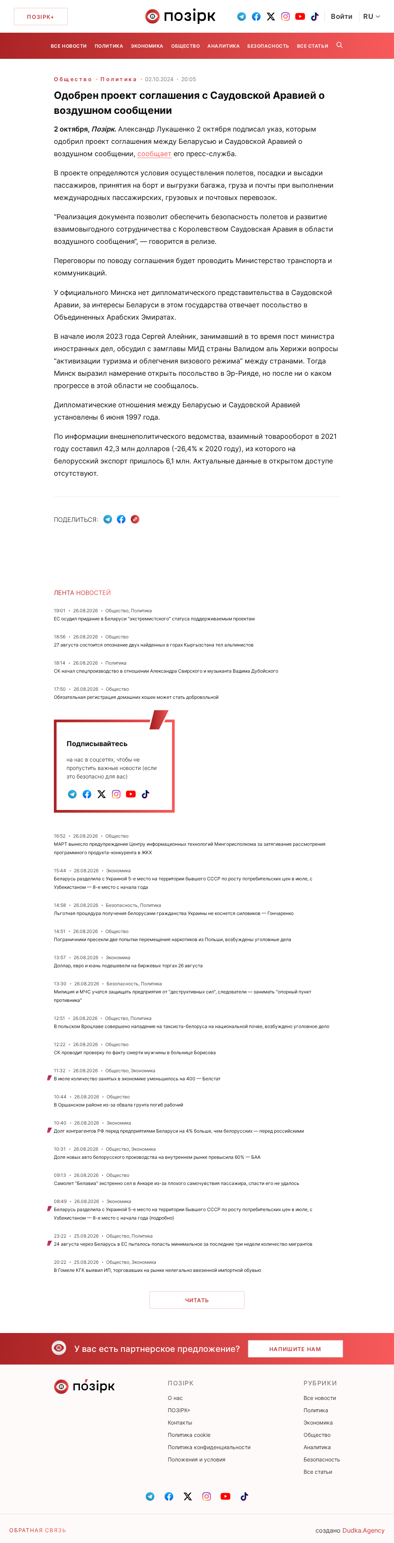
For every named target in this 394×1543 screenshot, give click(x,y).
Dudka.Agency (363, 1530)
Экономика (147, 46)
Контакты (180, 1422)
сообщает (154, 154)
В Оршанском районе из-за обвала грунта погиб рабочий (118, 1105)
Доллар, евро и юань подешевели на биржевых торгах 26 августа (128, 965)
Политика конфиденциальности (209, 1447)
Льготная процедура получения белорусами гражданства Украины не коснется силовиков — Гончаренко (174, 913)
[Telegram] (108, 519)
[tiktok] (315, 16)
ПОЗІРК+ (179, 1410)
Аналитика (223, 46)
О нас (175, 1398)
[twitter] (271, 16)
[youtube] (300, 16)
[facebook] (256, 16)
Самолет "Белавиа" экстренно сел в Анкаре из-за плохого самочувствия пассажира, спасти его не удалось (176, 1183)
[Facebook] (121, 519)
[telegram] (241, 16)
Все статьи (312, 46)
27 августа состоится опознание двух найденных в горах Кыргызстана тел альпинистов (154, 645)
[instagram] (285, 16)
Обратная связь (37, 1530)
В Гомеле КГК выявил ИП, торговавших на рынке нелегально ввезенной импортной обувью (157, 1270)
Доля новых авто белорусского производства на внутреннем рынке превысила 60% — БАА (157, 1157)
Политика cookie (189, 1434)
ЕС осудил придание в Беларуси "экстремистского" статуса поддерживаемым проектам (154, 619)
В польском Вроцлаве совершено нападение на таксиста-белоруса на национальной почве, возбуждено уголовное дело (191, 1026)
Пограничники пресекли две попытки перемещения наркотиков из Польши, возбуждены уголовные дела (172, 939)
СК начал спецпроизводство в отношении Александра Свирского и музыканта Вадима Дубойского (166, 671)
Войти (342, 16)
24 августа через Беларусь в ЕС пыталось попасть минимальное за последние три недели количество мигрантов (183, 1244)
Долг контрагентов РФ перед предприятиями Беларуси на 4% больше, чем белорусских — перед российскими (179, 1131)
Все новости (69, 46)
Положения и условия (196, 1459)
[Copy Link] (135, 519)
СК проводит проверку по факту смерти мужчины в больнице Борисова (135, 1052)
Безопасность (268, 46)
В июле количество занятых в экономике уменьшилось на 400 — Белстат (137, 1078)
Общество (185, 46)
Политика (109, 46)
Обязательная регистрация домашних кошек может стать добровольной (136, 697)
